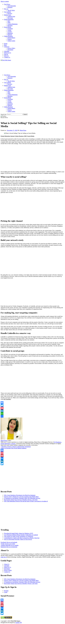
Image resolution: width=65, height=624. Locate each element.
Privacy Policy (11, 48)
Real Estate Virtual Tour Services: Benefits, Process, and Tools (20, 499)
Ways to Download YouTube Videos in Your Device (18, 539)
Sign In (6, 54)
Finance (9, 39)
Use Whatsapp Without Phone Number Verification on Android (21, 535)
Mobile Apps (7, 15)
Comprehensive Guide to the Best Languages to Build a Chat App (21, 538)
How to (6, 9)
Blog (5, 45)
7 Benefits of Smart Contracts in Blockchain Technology (16, 446)
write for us (4, 557)
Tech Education (11, 5)
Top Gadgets (7, 12)
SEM (8, 22)
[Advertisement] (32, 67)
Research (9, 7)
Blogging (9, 25)
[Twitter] (32, 405)
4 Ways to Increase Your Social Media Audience (13, 448)
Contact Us (7, 57)
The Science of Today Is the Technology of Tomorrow (18, 536)
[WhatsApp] (32, 413)
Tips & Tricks (11, 10)
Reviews (9, 13)
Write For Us (7, 52)
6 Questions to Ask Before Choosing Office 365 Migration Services (22, 498)
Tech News (7, 4)
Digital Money (11, 37)
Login (5, 592)
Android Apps (11, 16)
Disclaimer (10, 49)
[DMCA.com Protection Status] (6, 618)
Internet (12, 136)
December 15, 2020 (12, 130)
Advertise (6, 51)
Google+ (9, 31)
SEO (8, 21)
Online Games (11, 40)
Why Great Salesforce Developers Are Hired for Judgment (20, 495)
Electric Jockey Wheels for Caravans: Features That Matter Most (21, 496)
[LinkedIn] (32, 410)
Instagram (10, 33)
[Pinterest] (32, 408)
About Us (6, 46)
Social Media (7, 27)
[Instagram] (32, 453)
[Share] (32, 416)
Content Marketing (12, 24)
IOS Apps (10, 18)
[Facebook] (32, 402)
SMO (25, 136)
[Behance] (32, 458)
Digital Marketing (9, 19)
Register (6, 590)
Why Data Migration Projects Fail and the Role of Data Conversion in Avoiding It (26, 501)
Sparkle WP (18, 622)
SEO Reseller (7, 399)
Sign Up (6, 55)
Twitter (9, 30)
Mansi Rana (23, 130)
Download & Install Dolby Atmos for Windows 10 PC (18, 533)
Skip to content (5, 1)
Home (5, 43)
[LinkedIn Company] (32, 461)
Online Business (8, 36)
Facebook (10, 28)
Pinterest (9, 34)
